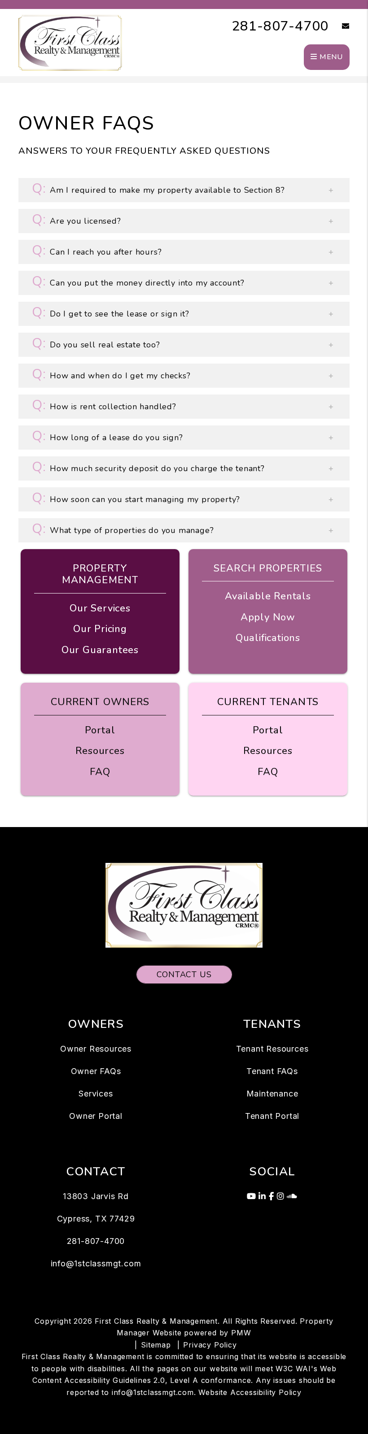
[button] (339, 27)
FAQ (100, 772)
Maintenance (272, 1093)
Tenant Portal (272, 1116)
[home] (70, 42)
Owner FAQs (96, 1071)
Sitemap (156, 1344)
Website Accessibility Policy (249, 1392)
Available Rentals (268, 596)
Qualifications (268, 638)
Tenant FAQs (272, 1071)
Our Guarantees (100, 650)
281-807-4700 (280, 26)
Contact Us (184, 974)
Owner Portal (96, 1116)
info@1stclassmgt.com (96, 1263)
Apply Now (268, 617)
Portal (100, 730)
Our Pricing (100, 629)
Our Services (100, 608)
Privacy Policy (210, 1344)
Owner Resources (95, 1048)
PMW (241, 1332)
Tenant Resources (272, 1048)
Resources (99, 751)
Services (96, 1093)
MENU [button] (330, 57)
